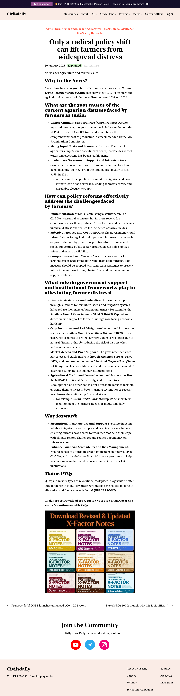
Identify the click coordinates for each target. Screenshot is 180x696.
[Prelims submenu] (129, 14)
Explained (74, 65)
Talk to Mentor (42, 4)
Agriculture (91, 65)
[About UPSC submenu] (96, 14)
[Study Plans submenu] (115, 14)
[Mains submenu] (141, 14)
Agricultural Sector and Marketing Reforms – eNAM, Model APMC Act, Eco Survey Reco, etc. (90, 31)
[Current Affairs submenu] (165, 14)
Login (169, 14)
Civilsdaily (16, 14)
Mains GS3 (51, 73)
